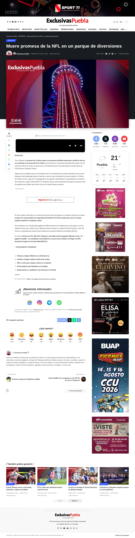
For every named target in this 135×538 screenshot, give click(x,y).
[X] (10, 22)
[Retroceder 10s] (70, 146)
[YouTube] (12, 22)
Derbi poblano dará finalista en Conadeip (32, 266)
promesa (53, 279)
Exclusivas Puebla (23, 54)
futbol (29, 279)
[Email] (106, 53)
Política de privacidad (75, 309)
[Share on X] (9, 145)
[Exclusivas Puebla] (67, 22)
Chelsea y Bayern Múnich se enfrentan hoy (33, 256)
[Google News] (15, 22)
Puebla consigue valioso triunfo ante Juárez (33, 259)
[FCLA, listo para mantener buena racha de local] (52, 476)
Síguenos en (44, 200)
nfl (32, 279)
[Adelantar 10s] (81, 146)
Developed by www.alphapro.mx (55, 535)
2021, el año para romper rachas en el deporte (34, 263)
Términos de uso (38, 309)
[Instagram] (18, 22)
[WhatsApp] (23, 22)
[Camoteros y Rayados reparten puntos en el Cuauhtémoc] (114, 476)
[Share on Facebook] (9, 140)
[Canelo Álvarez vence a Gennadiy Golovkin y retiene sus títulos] (20, 476)
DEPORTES (11, 40)
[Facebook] (8, 22)
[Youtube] (124, 142)
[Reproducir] (75, 145)
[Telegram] (20, 22)
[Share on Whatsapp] (9, 150)
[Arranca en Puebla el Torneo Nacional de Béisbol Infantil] (83, 476)
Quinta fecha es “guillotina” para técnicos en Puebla (36, 270)
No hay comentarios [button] (76, 391)
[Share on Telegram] (79, 320)
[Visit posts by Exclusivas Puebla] (9, 54)
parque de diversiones (41, 279)
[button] (117, 22)
